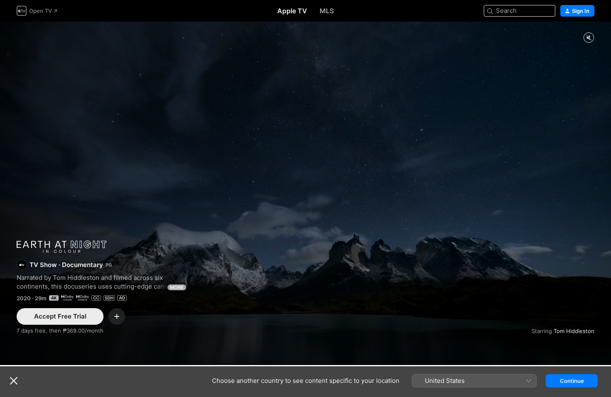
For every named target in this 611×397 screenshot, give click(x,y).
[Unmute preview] (588, 38)
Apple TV (292, 11)
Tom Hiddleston (574, 331)
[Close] (13, 381)
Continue (572, 380)
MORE (177, 287)
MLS (327, 11)
